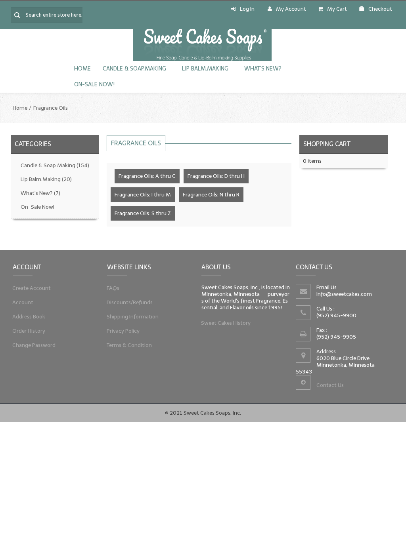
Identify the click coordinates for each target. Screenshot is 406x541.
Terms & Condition (129, 345)
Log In (247, 9)
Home (82, 68)
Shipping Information (133, 316)
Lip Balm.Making (205, 68)
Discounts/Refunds (130, 302)
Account (23, 302)
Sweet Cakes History (226, 323)
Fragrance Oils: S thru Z (143, 213)
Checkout (380, 9)
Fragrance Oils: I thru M (143, 194)
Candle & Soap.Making (134, 68)
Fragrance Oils (50, 108)
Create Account (32, 288)
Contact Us (330, 385)
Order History (29, 331)
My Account (291, 9)
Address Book (29, 316)
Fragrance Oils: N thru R (211, 194)
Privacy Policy (123, 331)
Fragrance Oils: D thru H (216, 176)
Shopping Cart (326, 144)
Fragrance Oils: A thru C (147, 176)
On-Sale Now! (94, 84)
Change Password (34, 345)
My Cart (337, 9)
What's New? (263, 68)
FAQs (113, 288)
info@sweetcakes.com (344, 294)
